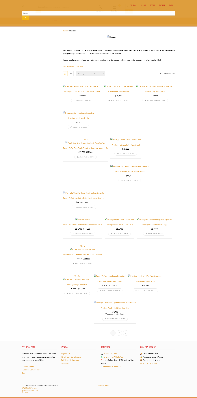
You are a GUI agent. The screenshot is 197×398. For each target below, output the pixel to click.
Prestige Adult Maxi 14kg (78, 118)
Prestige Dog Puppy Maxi (155, 91)
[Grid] (65, 73)
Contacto (65, 363)
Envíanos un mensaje (111, 366)
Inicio (65, 31)
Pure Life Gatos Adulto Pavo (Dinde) (129, 171)
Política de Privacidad (70, 360)
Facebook (144, 363)
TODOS (172, 74)
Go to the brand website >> (74, 66)
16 (165, 74)
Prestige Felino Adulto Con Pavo (119, 225)
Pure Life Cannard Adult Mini (109, 281)
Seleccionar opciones (119, 100)
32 (168, 74)
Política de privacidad (29, 389)
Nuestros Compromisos (31, 370)
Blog (23, 373)
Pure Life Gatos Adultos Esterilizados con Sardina (83, 198)
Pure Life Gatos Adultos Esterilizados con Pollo (82, 225)
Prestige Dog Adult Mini (77, 284)
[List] (71, 73)
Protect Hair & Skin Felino (118, 91)
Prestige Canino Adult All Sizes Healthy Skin (82, 91)
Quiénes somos (28, 366)
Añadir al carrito (83, 100)
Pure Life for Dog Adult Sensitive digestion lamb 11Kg (85, 148)
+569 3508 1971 (110, 354)
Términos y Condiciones (71, 357)
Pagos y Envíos (67, 354)
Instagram (152, 363)
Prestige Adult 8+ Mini (145, 281)
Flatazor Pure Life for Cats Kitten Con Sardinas (82, 255)
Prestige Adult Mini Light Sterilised (115, 308)
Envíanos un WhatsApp (113, 357)
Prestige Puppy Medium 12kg (154, 225)
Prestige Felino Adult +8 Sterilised (125, 145)
